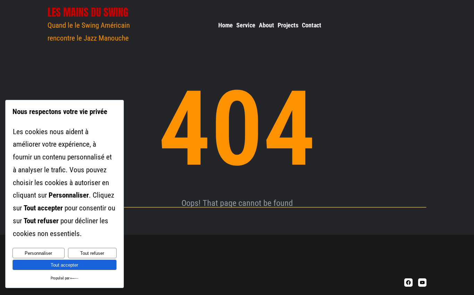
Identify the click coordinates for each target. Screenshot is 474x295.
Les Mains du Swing (88, 12)
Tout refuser (92, 253)
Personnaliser (38, 253)
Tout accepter (64, 265)
